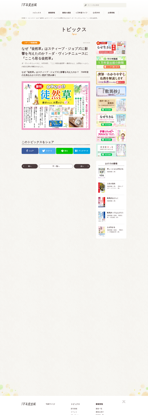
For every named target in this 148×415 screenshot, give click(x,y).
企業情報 (111, 13)
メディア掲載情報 (30, 43)
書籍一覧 (99, 409)
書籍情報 (51, 13)
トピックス (37, 13)
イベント (74, 412)
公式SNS (96, 13)
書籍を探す (100, 412)
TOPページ (50, 404)
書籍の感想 (66, 13)
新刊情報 (74, 409)
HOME (23, 18)
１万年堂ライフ (81, 13)
